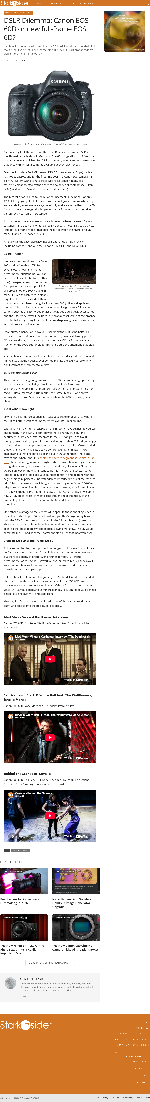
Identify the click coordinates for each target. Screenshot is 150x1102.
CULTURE (143, 1022)
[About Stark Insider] (124, 31)
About (147, 1097)
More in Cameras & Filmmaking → (50, 963)
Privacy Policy (127, 1097)
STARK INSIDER (140, 1069)
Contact (139, 1097)
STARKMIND (141, 1076)
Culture (40, 3)
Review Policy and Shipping (108, 1097)
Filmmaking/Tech (59, 3)
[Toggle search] (147, 3)
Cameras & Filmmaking (14, 13)
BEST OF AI (141, 1028)
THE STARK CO (140, 1062)
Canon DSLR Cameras (20, 851)
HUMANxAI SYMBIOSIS (132, 1044)
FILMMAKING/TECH (135, 1033)
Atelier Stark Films (83, 3)
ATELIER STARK (140, 1083)
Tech (30, 13)
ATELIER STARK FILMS (132, 1039)
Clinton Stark (16, 60)
